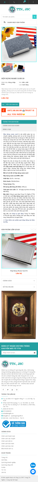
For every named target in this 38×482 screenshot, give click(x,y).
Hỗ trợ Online (8, 287)
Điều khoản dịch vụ (7, 448)
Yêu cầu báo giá (12, 104)
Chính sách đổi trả (6, 441)
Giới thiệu (4, 460)
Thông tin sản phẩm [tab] (10, 122)
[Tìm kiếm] (34, 17)
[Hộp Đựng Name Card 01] (19, 251)
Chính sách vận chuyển (8, 438)
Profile (3, 467)
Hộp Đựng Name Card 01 (19, 271)
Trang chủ (4, 457)
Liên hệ (3, 472)
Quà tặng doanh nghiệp (8, 462)
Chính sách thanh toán (8, 436)
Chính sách (7, 281)
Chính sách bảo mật (7, 446)
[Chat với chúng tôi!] (33, 471)
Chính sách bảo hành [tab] (11, 125)
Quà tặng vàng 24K (7, 465)
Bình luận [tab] (7, 129)
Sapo (16, 480)
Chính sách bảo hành (7, 443)
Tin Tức (3, 470)
